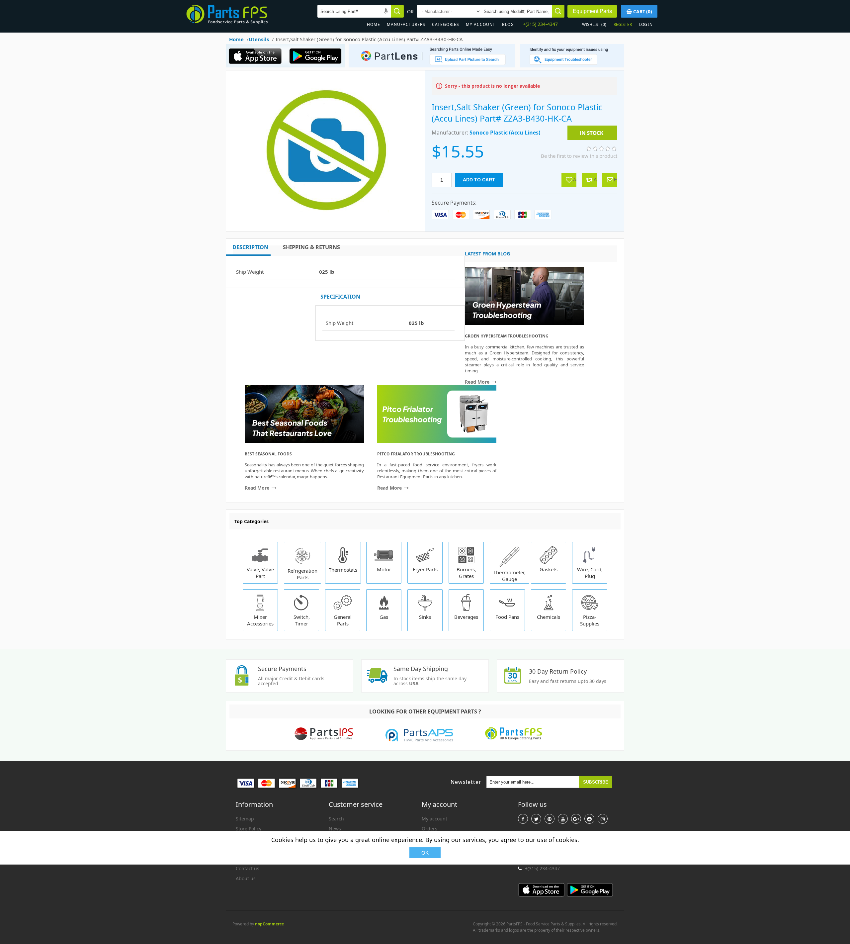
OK (425, 853)
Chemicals (548, 617)
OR (410, 11)
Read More (478, 382)
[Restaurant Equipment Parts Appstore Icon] (257, 65)
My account (480, 24)
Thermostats (343, 569)
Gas (384, 617)
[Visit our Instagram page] (602, 818)
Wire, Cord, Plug (590, 572)
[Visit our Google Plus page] (576, 818)
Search (336, 818)
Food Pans (507, 617)
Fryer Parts (425, 569)
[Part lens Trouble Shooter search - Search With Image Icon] (572, 65)
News (335, 828)
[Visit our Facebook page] (523, 818)
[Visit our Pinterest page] (549, 818)
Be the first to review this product (579, 155)
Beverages (466, 617)
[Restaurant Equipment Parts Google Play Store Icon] (317, 65)
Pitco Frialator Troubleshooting (416, 454)
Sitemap (245, 818)
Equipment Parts (592, 11)
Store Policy (248, 828)
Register (623, 24)
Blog (508, 24)
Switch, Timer (302, 620)
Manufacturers (406, 24)
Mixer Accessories (260, 620)
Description (250, 247)
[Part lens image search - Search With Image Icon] (430, 65)
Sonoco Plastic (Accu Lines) (504, 132)
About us (246, 878)
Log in (645, 24)
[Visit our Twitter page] (536, 818)
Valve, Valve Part (260, 572)
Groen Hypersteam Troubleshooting (507, 336)
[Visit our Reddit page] (589, 818)
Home (373, 24)
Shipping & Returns (311, 247)
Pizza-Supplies (589, 620)
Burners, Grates (466, 572)
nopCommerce (269, 924)
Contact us (247, 868)
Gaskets (548, 569)
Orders (429, 828)
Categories (445, 24)
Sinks (425, 617)
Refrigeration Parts (302, 574)
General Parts (343, 620)
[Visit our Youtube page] (562, 818)
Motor (384, 569)
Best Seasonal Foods (268, 454)
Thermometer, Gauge (509, 575)
